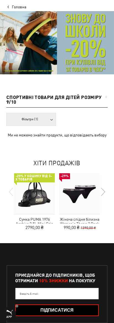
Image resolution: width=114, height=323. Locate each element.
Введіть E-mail (29, 293)
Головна (19, 7)
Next (103, 192)
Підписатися (57, 310)
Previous (11, 192)
